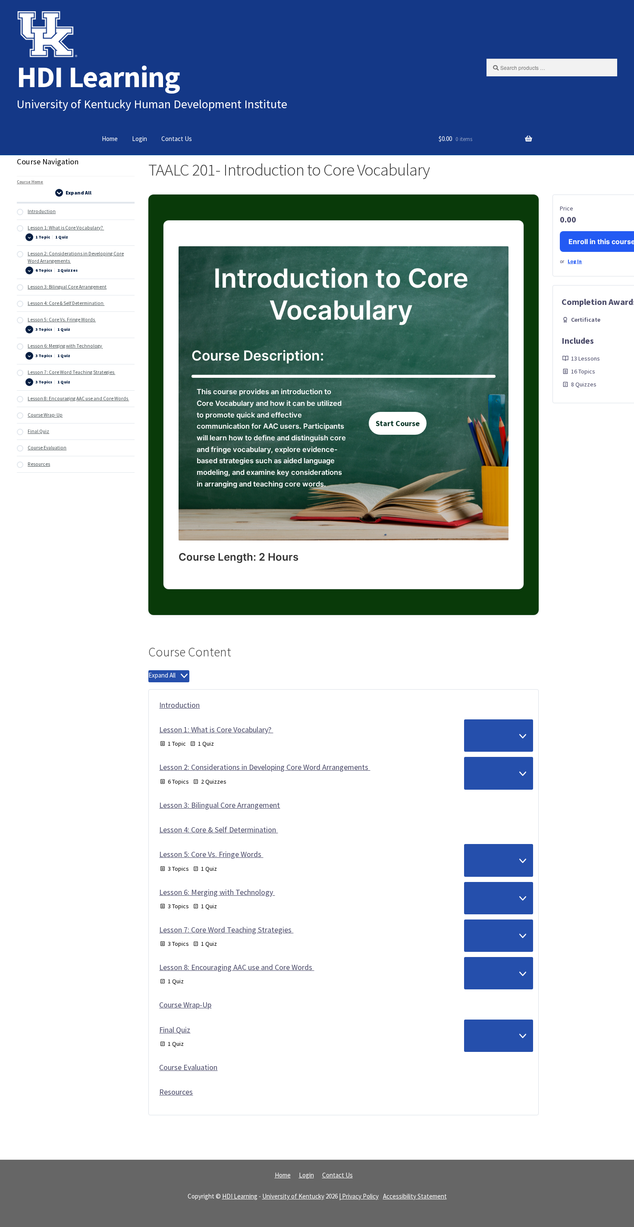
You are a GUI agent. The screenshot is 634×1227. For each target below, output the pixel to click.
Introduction (179, 705)
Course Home (30, 182)
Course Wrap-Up (185, 1005)
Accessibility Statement (415, 1196)
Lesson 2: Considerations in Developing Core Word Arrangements (264, 767)
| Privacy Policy (359, 1196)
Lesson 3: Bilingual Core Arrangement (219, 805)
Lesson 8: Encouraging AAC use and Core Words (236, 967)
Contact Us (176, 139)
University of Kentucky (293, 1196)
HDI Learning (98, 76)
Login (139, 139)
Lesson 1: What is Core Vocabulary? (216, 729)
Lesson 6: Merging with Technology (217, 892)
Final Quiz (174, 1030)
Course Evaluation (188, 1067)
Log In (575, 261)
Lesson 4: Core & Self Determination (218, 830)
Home (110, 139)
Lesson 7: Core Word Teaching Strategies (226, 930)
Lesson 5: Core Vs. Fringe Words (211, 854)
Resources (176, 1092)
